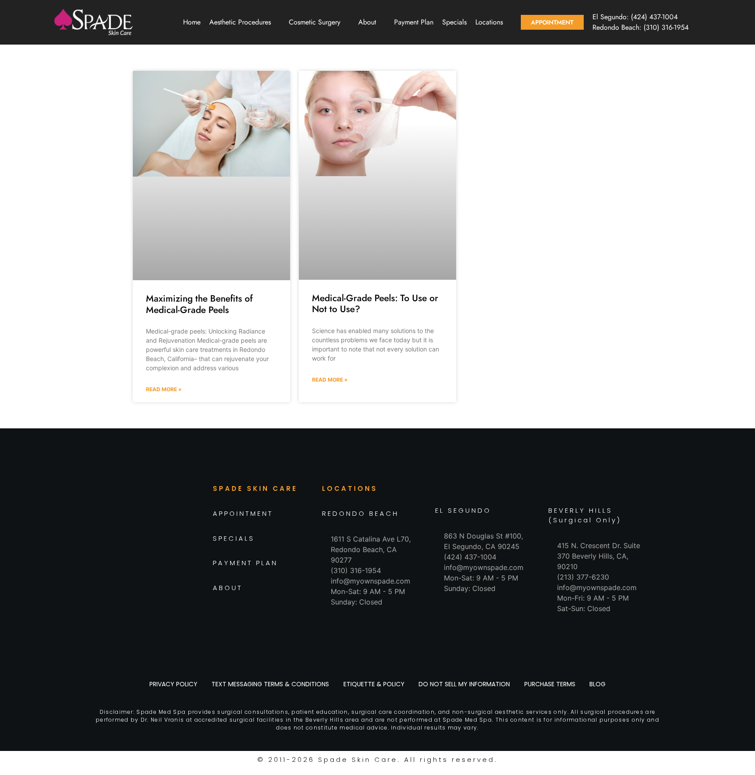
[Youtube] (181, 561)
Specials (454, 22)
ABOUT (227, 587)
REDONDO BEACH (360, 513)
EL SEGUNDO (463, 510)
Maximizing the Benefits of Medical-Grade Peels (199, 304)
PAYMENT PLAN (245, 562)
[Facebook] (102, 561)
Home (192, 22)
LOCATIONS (350, 488)
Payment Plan (413, 22)
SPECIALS (234, 538)
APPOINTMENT (243, 513)
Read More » (164, 389)
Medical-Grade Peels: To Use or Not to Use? (375, 304)
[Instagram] (122, 561)
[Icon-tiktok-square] (141, 561)
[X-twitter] (161, 561)
